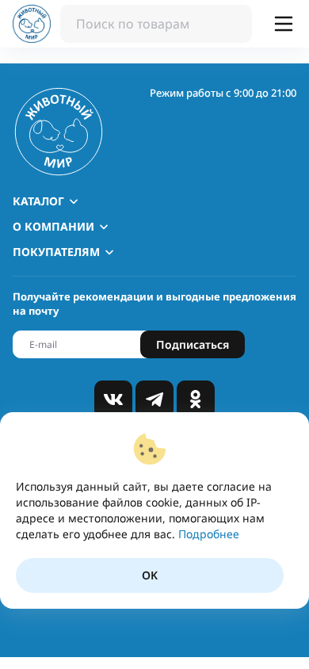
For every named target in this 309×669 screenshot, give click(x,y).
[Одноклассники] (196, 399)
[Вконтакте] (113, 399)
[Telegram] (154, 399)
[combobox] (156, 24)
